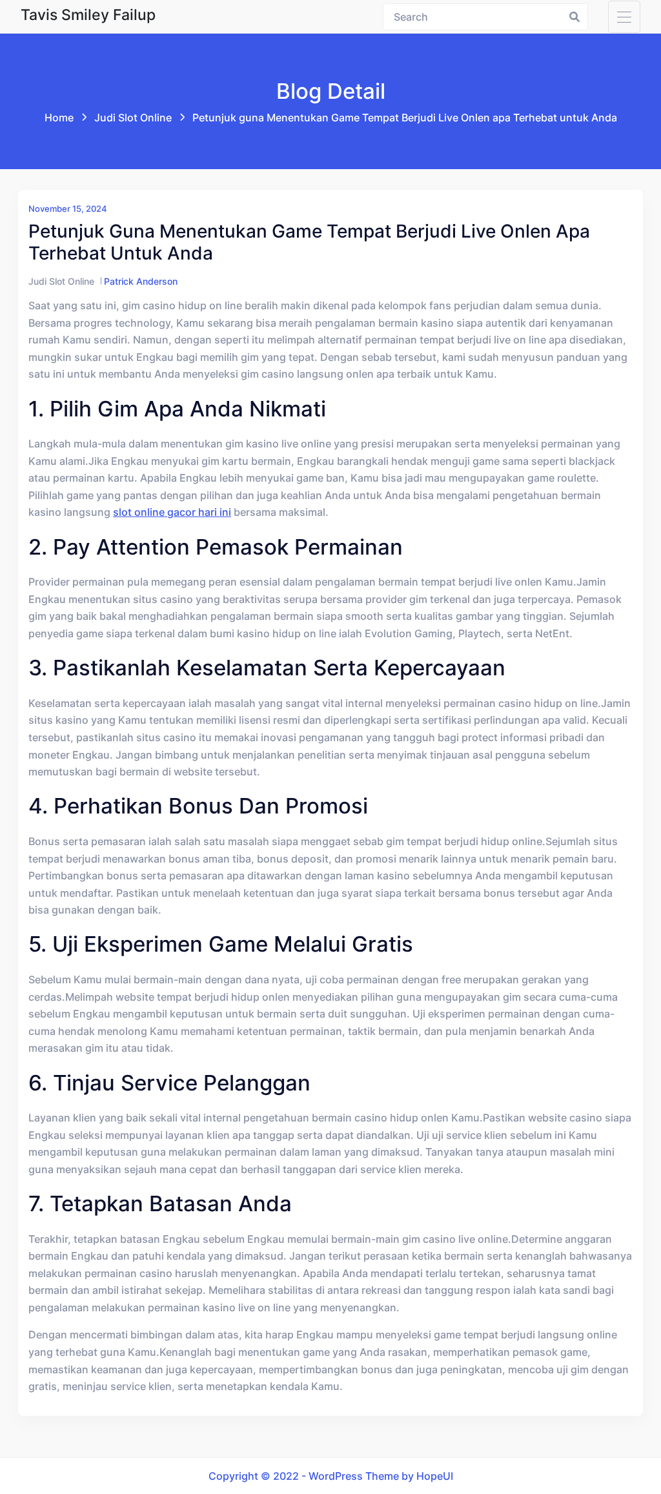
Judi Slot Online (133, 117)
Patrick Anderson (141, 281)
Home (59, 117)
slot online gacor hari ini (172, 512)
